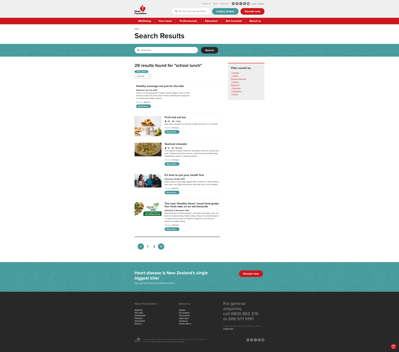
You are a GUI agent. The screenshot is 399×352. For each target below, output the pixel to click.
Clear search (141, 72)
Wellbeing (144, 21)
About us (255, 21)
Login (254, 3)
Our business (184, 315)
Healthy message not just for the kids (160, 86)
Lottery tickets (225, 11)
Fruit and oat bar (175, 117)
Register (261, 3)
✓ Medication (236, 91)
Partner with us (185, 323)
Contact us (206, 3)
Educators (211, 21)
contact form (228, 329)
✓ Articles (235, 76)
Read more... (143, 106)
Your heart (165, 21)
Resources (224, 3)
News (215, 3)
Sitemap (182, 342)
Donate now (252, 11)
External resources (238, 79)
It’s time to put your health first (184, 175)
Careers (182, 310)
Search (209, 50)
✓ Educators (236, 88)
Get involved (234, 21)
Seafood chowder (176, 144)
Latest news (183, 318)
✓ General (235, 73)
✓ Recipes (235, 82)
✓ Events (234, 94)
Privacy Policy (173, 342)
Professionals (188, 21)
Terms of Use (161, 342)
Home (137, 29)
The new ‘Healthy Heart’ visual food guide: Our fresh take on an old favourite (192, 205)
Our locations (184, 312)
